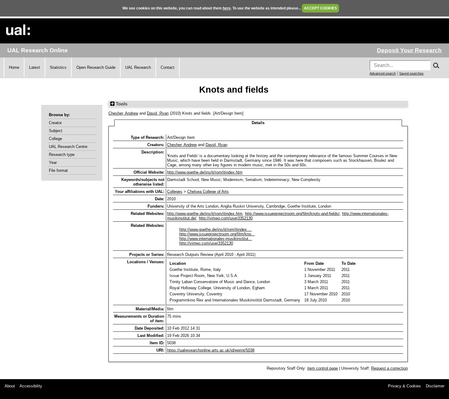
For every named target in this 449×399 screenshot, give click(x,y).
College (55, 138)
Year (53, 162)
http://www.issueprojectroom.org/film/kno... (217, 234)
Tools (121, 104)
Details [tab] (258, 122)
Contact (167, 67)
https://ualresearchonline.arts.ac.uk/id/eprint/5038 (210, 350)
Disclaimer (435, 386)
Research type (62, 154)
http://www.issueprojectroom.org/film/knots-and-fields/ (292, 213)
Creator (55, 122)
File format (58, 170)
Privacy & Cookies (404, 386)
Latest (34, 67)
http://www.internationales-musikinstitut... (215, 238)
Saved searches (411, 73)
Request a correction (389, 368)
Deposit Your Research (409, 50)
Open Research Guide (95, 67)
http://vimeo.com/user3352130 (226, 218)
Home (14, 67)
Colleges (174, 191)
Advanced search (383, 73)
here (227, 8)
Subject (55, 130)
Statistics (58, 67)
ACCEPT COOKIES (320, 8)
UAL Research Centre (68, 146)
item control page (322, 368)
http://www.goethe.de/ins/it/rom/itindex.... (215, 229)
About (10, 386)
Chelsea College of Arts (208, 191)
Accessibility (31, 386)
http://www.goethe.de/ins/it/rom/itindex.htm (205, 172)
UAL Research (138, 67)
